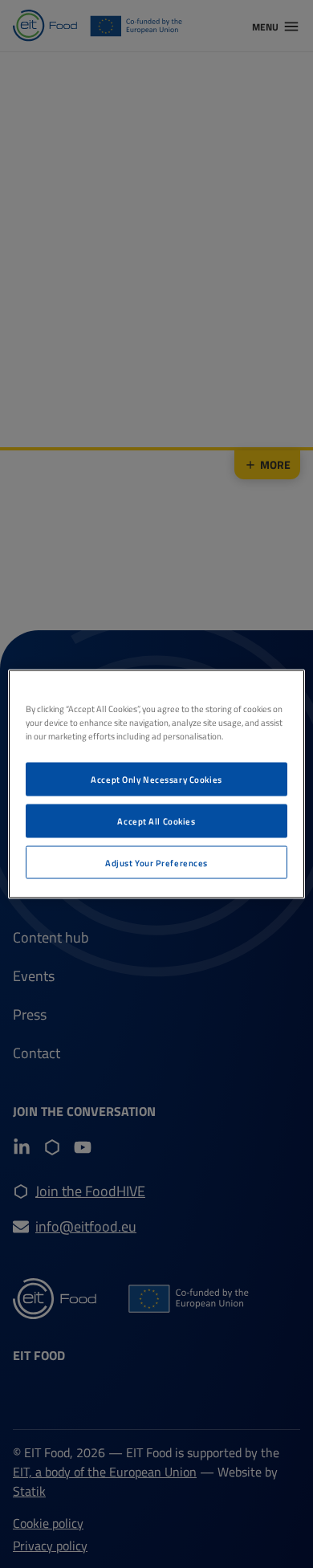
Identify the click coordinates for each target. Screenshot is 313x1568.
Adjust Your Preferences (156, 862)
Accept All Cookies (156, 820)
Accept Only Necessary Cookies (156, 778)
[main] (157, 784)
